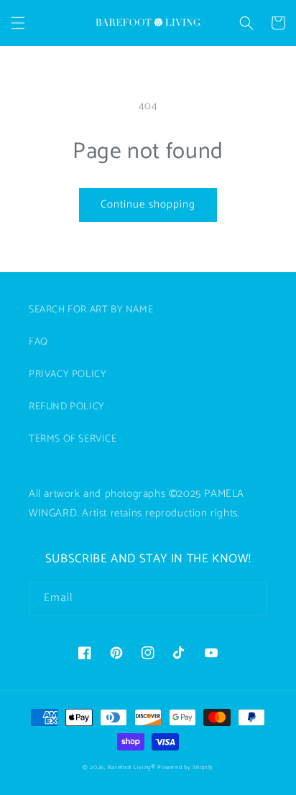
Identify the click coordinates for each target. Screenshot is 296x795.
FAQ (38, 342)
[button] (18, 23)
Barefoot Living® (132, 767)
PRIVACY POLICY (67, 374)
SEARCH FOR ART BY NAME (91, 310)
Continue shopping (148, 204)
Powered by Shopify (185, 767)
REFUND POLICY (67, 407)
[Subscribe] (251, 598)
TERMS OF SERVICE (73, 439)
